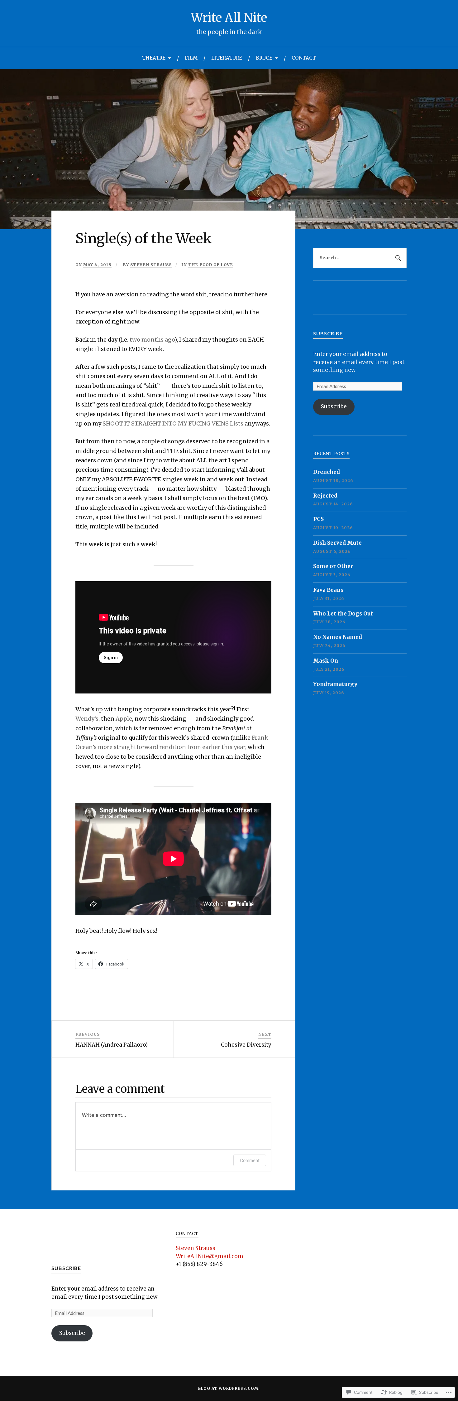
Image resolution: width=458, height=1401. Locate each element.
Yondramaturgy (335, 684)
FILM (191, 58)
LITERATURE (226, 58)
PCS (318, 519)
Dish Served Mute (337, 542)
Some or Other (333, 566)
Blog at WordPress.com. (229, 1388)
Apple (124, 718)
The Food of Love (210, 264)
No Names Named (337, 637)
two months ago (152, 339)
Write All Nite (229, 17)
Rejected (325, 495)
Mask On (325, 660)
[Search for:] (360, 258)
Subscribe (328, 333)
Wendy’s (86, 718)
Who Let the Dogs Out (343, 613)
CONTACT (304, 58)
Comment (250, 1160)
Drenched (326, 472)
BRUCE (264, 58)
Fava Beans (328, 589)
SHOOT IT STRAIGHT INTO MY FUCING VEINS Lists (173, 423)
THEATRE (153, 58)
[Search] (397, 258)
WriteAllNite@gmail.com (209, 1256)
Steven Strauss (151, 264)
